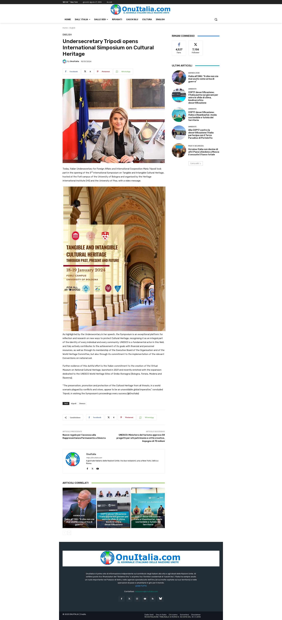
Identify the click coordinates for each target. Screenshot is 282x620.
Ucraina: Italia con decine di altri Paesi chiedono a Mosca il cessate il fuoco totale (203, 152)
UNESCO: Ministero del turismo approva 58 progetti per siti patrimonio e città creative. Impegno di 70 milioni (140, 438)
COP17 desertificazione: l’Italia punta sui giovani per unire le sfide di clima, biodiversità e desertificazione (114, 519)
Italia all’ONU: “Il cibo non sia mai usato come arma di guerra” (79, 522)
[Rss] (153, 599)
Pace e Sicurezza (196, 146)
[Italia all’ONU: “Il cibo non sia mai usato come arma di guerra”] (79, 508)
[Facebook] (87, 468)
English (72, 28)
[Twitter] (129, 599)
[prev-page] (64, 533)
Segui (195, 43)
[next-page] (69, 533)
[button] (215, 19)
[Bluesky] (160, 599)
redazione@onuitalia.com (146, 591)
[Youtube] (97, 468)
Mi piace (179, 43)
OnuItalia (74, 61)
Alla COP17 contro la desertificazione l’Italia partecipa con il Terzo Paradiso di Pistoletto (201, 134)
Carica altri (194, 163)
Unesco (82, 403)
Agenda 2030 (79, 515)
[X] (92, 468)
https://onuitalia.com (94, 458)
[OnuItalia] (65, 61)
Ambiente (113, 510)
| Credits (82, 614)
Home (65, 28)
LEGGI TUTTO (141, 586)
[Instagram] (137, 599)
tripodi (73, 403)
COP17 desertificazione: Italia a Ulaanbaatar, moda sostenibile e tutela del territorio (148, 520)
